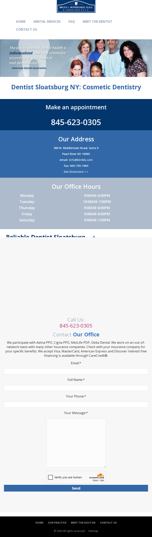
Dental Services (47, 21)
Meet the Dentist (97, 21)
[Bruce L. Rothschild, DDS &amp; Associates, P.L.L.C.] (76, 10)
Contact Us (26, 29)
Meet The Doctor (83, 522)
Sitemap (93, 531)
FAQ (71, 21)
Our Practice (57, 522)
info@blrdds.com (81, 160)
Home (21, 21)
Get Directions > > (76, 172)
